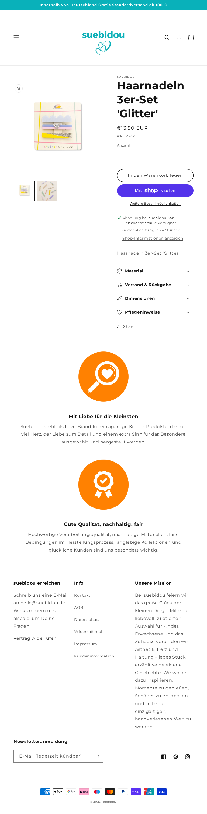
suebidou (110, 802)
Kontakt (82, 595)
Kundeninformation (94, 656)
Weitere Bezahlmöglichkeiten (155, 203)
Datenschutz (87, 619)
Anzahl (123, 145)
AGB (78, 607)
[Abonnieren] (97, 756)
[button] (16, 38)
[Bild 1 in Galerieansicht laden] (24, 191)
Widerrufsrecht (89, 631)
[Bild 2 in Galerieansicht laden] (47, 191)
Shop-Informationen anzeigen (152, 238)
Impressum (85, 643)
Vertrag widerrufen (35, 638)
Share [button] (129, 326)
